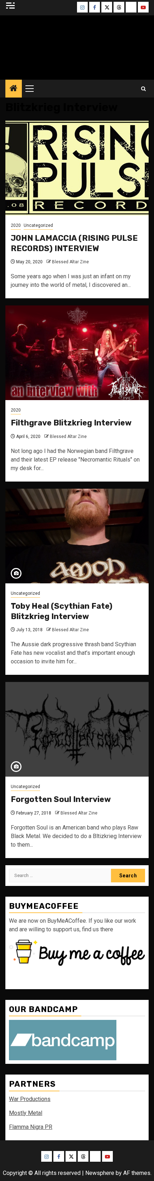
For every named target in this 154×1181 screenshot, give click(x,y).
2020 (16, 225)
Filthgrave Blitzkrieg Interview (71, 423)
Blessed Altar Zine (70, 261)
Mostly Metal (25, 1113)
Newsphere (99, 1173)
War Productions (29, 1099)
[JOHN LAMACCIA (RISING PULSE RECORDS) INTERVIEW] (77, 168)
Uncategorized (38, 225)
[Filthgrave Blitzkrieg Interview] (77, 352)
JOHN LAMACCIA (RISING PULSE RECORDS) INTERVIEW (74, 243)
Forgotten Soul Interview (61, 799)
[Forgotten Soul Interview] (77, 729)
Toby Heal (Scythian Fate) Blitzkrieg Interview (61, 611)
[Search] (143, 89)
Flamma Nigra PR (30, 1126)
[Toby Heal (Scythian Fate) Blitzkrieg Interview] (77, 536)
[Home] (14, 89)
